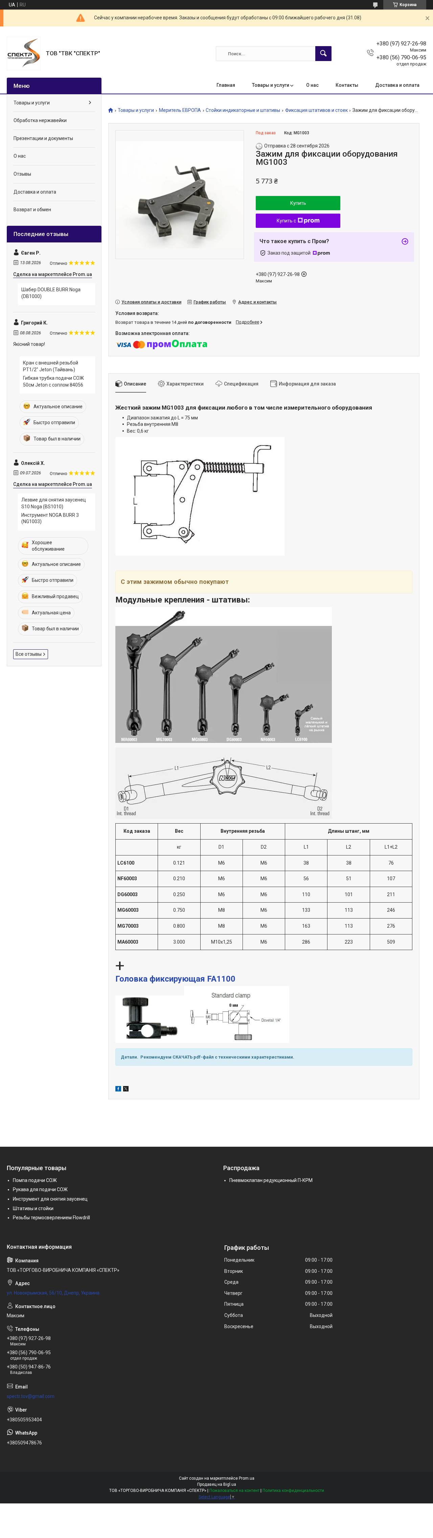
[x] (126, 1089)
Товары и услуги (270, 85)
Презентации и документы (43, 138)
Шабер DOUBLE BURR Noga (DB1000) (51, 293)
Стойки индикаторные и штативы (243, 110)
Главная (225, 85)
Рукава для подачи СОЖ (40, 1189)
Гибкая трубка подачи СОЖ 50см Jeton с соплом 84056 (53, 381)
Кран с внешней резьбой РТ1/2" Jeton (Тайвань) (50, 366)
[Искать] (323, 53)
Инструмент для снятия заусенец (50, 1199)
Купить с (286, 220)
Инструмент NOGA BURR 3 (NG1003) (50, 518)
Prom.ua (246, 1478)
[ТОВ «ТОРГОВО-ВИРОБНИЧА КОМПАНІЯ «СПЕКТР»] (24, 54)
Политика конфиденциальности (293, 1490)
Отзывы (22, 174)
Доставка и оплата (397, 85)
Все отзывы (29, 654)
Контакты (347, 85)
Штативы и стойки (33, 1208)
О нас (312, 85)
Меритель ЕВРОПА (180, 110)
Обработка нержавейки (40, 120)
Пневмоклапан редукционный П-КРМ (271, 1180)
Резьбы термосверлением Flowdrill (51, 1217)
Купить (298, 203)
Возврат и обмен (32, 209)
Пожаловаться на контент (234, 1490)
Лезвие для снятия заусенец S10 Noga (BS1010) (53, 503)
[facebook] (118, 1089)
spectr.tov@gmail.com (30, 1396)
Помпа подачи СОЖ (35, 1180)
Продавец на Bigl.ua (216, 1484)
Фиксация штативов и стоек (316, 110)
